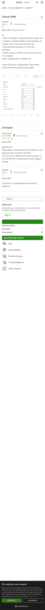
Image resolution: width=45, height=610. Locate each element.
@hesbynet (7, 147)
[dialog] (22, 595)
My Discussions (8, 225)
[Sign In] (42, 2)
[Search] (37, 2)
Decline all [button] (33, 600)
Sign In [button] (7, 215)
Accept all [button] (11, 600)
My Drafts (22, 229)
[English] (22, 2)
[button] (41, 17)
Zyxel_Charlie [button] (7, 133)
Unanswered (22, 232)
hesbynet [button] (5, 22)
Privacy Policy (32, 596)
